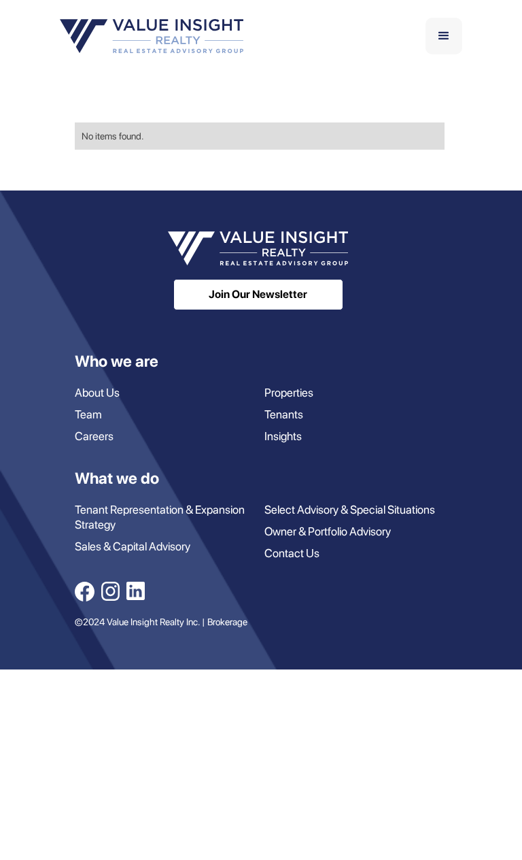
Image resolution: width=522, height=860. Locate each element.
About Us (97, 392)
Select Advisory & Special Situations (349, 509)
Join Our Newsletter (258, 294)
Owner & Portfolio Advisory (327, 531)
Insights (283, 436)
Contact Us (291, 553)
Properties (288, 392)
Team (88, 414)
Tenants (283, 414)
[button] (443, 36)
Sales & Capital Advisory (132, 546)
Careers (94, 436)
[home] (151, 36)
